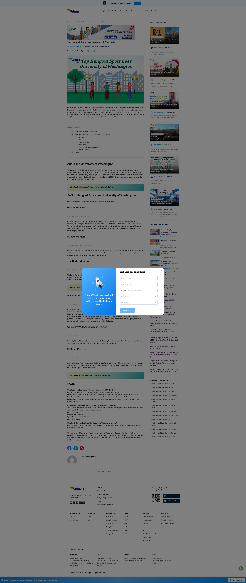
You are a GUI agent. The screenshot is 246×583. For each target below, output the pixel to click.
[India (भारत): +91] (122, 290)
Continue (126, 310)
